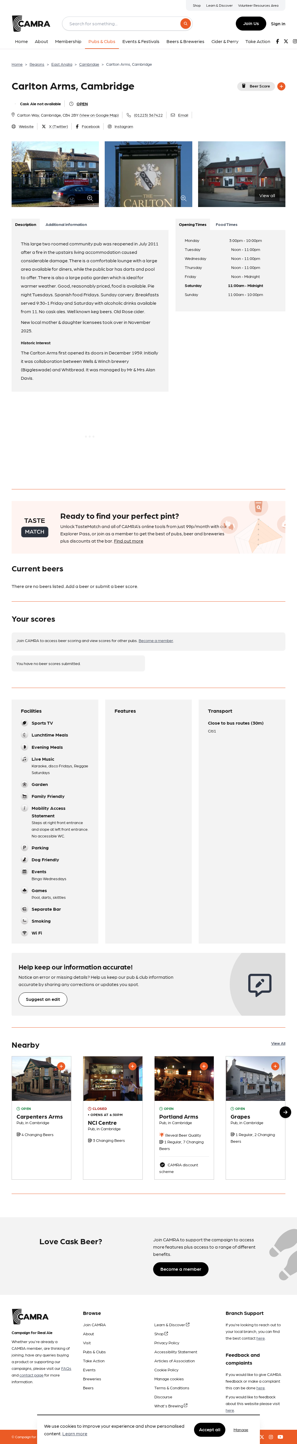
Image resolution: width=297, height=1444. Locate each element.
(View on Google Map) (99, 115)
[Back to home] (31, 23)
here (260, 1338)
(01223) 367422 (148, 115)
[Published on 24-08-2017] (184, 1117)
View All (278, 1043)
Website (26, 126)
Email (183, 115)
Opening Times (193, 224)
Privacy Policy (166, 1342)
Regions (37, 64)
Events (89, 1369)
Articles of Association (174, 1360)
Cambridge (89, 64)
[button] (285, 1112)
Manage (240, 1429)
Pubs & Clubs (94, 1351)
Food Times (227, 224)
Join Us (251, 23)
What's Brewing (169, 1405)
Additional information (66, 224)
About (88, 1333)
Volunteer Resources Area (258, 5)
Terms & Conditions (171, 1387)
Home (17, 64)
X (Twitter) (58, 126)
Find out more (128, 540)
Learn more (74, 1433)
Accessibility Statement (175, 1351)
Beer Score (260, 85)
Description (25, 224)
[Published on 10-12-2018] (112, 1117)
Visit (87, 1342)
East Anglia (61, 64)
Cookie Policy (166, 1369)
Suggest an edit (43, 999)
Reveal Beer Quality (182, 1135)
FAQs (66, 1368)
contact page (31, 1374)
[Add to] (281, 86)
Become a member (156, 640)
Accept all (209, 1429)
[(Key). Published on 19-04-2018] (41, 1117)
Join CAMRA (94, 1324)
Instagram (124, 126)
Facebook (91, 126)
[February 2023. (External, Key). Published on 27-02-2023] (255, 1117)
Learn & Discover (219, 5)
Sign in (278, 23)
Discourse (163, 1396)
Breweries (92, 1378)
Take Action (94, 1360)
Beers (88, 1387)
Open (82, 103)
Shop (197, 5)
